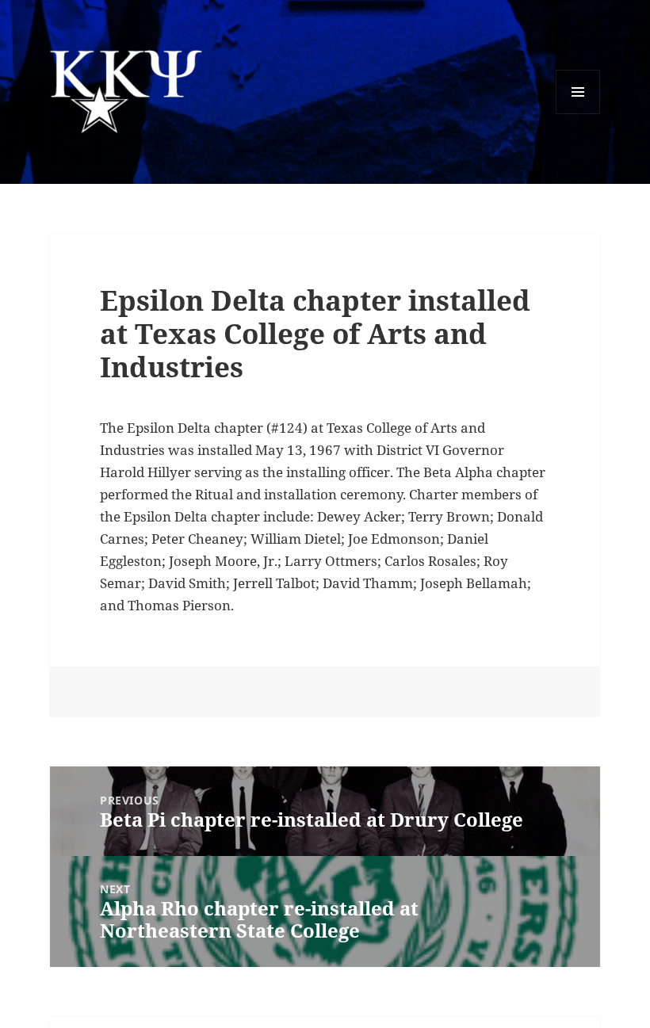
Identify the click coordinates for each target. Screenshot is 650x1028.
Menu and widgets (578, 113)
